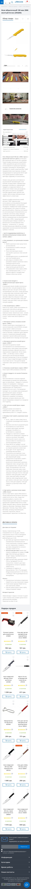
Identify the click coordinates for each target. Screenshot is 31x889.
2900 (20, 6)
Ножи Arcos (4, 6)
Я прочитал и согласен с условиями (14, 852)
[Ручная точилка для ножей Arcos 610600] (8, 622)
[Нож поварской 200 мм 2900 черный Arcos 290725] (8, 755)
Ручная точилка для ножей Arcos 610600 (8, 634)
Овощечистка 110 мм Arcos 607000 (8, 722)
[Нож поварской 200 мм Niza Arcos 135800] (23, 799)
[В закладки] (22, 18)
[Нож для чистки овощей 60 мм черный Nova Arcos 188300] (23, 622)
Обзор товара (8, 18)
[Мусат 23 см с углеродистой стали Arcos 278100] (23, 667)
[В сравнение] (28, 18)
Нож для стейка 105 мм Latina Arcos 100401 (23, 766)
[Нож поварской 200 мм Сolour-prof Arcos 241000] (8, 667)
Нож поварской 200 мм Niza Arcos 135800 (23, 810)
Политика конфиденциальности (17, 851)
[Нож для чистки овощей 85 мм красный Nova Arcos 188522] (23, 711)
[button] (29, 2)
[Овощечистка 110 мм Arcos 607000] (8, 711)
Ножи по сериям (13, 6)
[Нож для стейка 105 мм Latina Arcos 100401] (23, 755)
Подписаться (24, 846)
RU (9, 3)
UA (5, 3)
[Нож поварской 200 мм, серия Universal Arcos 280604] (8, 799)
